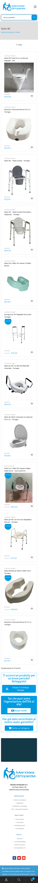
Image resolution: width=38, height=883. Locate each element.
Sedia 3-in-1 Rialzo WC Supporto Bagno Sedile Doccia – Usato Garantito (17, 469)
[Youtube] (19, 858)
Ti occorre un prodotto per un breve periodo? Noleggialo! (19, 678)
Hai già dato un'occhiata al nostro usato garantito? (19, 720)
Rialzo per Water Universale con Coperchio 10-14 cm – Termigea (18, 418)
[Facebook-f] (14, 858)
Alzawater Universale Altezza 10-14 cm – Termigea (18, 623)
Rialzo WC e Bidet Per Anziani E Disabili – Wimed (18, 264)
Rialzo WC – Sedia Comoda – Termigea (17, 161)
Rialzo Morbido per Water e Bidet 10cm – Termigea (18, 572)
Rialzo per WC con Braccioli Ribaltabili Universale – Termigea (16, 367)
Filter (20, 45)
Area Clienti (19, 815)
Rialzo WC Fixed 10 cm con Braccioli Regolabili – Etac (16, 59)
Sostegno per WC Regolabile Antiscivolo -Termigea (18, 315)
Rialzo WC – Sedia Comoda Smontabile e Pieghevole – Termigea (17, 213)
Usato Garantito (9, 466)
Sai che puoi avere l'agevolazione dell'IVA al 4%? (19, 701)
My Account (6, 879)
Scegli (32, 455)
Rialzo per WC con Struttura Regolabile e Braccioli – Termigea (18, 520)
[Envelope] (24, 858)
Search (19, 879)
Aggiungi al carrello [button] (32, 96)
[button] (19, 689)
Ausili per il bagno (9, 56)
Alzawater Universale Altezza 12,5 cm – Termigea (17, 110)
